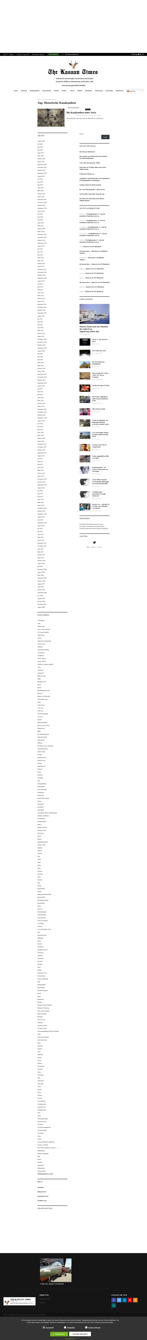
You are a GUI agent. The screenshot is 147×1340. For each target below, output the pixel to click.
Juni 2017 (40, 461)
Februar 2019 (41, 403)
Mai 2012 (40, 531)
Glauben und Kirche (43, 816)
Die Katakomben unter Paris (81, 112)
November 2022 (42, 272)
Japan (39, 868)
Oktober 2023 (41, 240)
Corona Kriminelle (43, 714)
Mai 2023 (40, 255)
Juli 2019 (40, 389)
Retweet (94, 547)
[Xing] (114, 1305)
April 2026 (41, 153)
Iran (39, 856)
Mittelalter (40, 938)
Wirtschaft (40, 1165)
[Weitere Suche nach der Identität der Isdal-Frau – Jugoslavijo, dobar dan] (95, 314)
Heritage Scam (42, 830)
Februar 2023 (41, 263)
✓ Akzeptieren (59, 1334)
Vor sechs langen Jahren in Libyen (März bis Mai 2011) (100, 434)
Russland (40, 1017)
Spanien (40, 1049)
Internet (40, 853)
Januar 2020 (41, 371)
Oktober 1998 (41, 581)
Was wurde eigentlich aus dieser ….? (48, 1148)
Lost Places (41, 923)
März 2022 (41, 295)
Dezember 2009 (42, 569)
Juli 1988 (40, 596)
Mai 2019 (40, 395)
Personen (40, 961)
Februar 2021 (41, 333)
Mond (39, 941)
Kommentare (41, 888)
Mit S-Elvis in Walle (98, 409)
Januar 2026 (41, 162)
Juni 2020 (40, 357)
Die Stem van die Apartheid (45, 746)
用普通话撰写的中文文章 (45, 1174)
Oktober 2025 (41, 170)
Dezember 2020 (42, 339)
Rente (39, 996)
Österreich (40, 958)
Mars (39, 932)
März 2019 (41, 400)
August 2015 (41, 517)
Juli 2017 (40, 459)
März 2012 (41, 537)
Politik (64, 91)
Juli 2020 (40, 354)
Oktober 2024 (41, 205)
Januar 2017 (41, 476)
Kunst (72, 91)
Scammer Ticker (42, 1028)
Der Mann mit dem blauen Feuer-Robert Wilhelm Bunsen (92, 199)
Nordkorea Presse (42, 950)
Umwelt (56, 91)
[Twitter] (119, 1300)
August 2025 (41, 176)
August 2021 (41, 316)
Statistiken (71, 1328)
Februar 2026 (41, 159)
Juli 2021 (40, 319)
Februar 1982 (41, 601)
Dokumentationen (43, 749)
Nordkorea (41, 947)
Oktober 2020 (41, 345)
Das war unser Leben (43, 725)
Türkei (39, 1092)
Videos (39, 1139)
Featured (24, 91)
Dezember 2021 (42, 304)
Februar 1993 (41, 590)
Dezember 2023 (42, 234)
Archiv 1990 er (42, 661)
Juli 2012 (40, 528)
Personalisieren (70, 1339)
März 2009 (41, 575)
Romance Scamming (43, 1008)
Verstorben (41, 1133)
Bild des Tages (42, 676)
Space (39, 1043)
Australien (40, 670)
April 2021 (41, 327)
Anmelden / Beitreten (39, 54)
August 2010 (41, 563)
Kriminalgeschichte (43, 900)
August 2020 (41, 351)
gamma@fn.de (50, 1302)
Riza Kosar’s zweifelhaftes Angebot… (94, 252)
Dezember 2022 (42, 269)
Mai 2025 (40, 185)
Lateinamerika (42, 918)
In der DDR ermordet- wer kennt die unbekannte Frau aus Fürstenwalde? (100, 481)
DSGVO (79, 91)
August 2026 (41, 141)
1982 (39, 623)
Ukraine (40, 1095)
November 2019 (42, 377)
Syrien (39, 1060)
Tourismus (40, 1084)
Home (16, 91)
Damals (40, 720)
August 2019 (41, 386)
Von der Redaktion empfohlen (46, 1142)
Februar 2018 (41, 438)
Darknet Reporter (42, 722)
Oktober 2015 (41, 511)
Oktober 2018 (41, 415)
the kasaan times (81, 115)
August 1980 (41, 607)
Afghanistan (41, 635)
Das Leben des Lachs (99, 350)
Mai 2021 (40, 325)
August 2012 (41, 526)
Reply (88, 547)
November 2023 (42, 237)
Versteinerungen (42, 1130)
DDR (39, 731)
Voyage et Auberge (43, 1145)
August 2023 (41, 246)
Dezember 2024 (42, 199)
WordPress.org (42, 1201)
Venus (39, 1116)
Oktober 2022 (41, 275)
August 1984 (41, 598)
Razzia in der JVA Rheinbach (92, 246)
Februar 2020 (41, 368)
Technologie (41, 1066)
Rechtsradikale (42, 985)
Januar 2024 (41, 231)
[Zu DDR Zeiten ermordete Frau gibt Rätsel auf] (85, 494)
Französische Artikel (43, 798)
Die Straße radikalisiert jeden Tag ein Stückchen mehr (100, 398)
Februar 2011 (41, 555)
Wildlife (40, 1162)
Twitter (83, 536)
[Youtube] (130, 1300)
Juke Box (40, 874)
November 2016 (42, 479)
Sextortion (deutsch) (43, 1037)
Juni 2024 (40, 217)
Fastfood (40, 769)
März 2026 (41, 156)
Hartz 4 (40, 824)
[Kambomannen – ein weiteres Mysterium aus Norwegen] (85, 470)
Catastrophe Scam (43, 699)
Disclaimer (88, 91)
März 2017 (41, 470)
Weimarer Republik (43, 1154)
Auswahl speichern (80, 1334)
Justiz (39, 877)
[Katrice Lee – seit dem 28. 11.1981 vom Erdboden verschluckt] (85, 507)
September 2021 (42, 313)
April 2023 (41, 258)
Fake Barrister (42, 766)
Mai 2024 (40, 220)
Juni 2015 (40, 520)
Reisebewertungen (43, 990)
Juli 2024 (40, 214)
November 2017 (42, 447)
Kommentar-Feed (43, 1196)
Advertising (98, 91)
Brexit (39, 685)
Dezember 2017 (42, 444)
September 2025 (42, 173)
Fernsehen (40, 778)
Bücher (40, 688)
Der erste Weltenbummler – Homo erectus (92, 189)
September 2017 (42, 453)
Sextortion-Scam (42, 1040)
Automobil (41, 673)
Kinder (39, 886)
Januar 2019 (41, 406)
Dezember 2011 (42, 543)
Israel (39, 862)
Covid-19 (40, 717)
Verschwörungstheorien (44, 1127)
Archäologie (41, 653)
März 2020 (41, 365)
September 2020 (42, 348)
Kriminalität (41, 903)
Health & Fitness (42, 827)
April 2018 (41, 432)
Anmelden (41, 1187)
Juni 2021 (40, 322)
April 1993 (41, 587)
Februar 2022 (41, 298)
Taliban (40, 1063)
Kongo (39, 891)
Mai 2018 (40, 429)
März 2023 (41, 261)
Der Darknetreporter (43, 734)
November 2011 (42, 546)
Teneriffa (40, 1069)
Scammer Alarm (42, 1025)
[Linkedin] (124, 1300)
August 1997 (41, 584)
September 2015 (42, 514)
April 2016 (41, 499)
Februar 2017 (41, 473)
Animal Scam (41, 644)
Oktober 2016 (41, 482)
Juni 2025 (40, 182)
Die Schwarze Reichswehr (71, 54)
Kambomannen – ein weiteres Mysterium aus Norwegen (100, 469)
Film (39, 781)
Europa (40, 763)
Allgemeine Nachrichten (44, 641)
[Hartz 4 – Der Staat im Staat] (85, 342)
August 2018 (41, 421)
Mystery (40, 944)
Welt (39, 1156)
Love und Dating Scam (44, 929)
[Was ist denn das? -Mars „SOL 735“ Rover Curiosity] (85, 375)
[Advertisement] (74, 39)
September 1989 (42, 593)
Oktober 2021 (41, 310)
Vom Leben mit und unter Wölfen (90, 163)
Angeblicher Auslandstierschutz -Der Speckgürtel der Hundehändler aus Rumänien (94, 179)
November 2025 (42, 167)
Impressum (119, 91)
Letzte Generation (43, 921)
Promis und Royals (43, 979)
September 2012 (42, 523)
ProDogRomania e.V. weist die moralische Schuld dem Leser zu (92, 215)
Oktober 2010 (41, 560)
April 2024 (41, 223)
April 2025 (41, 188)
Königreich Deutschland (44, 894)
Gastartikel (109, 91)
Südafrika (40, 1054)
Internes (40, 851)
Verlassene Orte (42, 1121)
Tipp (39, 1078)
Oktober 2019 (41, 380)
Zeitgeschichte (42, 1171)
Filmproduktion (42, 784)
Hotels (39, 836)
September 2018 (42, 418)
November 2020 (42, 342)
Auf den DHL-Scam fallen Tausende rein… (93, 194)
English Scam (41, 760)
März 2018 (41, 435)
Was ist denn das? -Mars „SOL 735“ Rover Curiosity (100, 375)
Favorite (100, 547)
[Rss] (135, 1300)
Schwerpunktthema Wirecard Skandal (48, 1031)
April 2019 (41, 397)
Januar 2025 (41, 196)
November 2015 (42, 508)
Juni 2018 (40, 427)
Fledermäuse (41, 786)
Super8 (40, 1057)
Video (39, 1136)
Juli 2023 (40, 249)
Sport (39, 1052)
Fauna (39, 772)
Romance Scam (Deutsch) (45, 1005)
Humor (40, 839)
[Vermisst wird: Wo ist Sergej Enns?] (85, 447)
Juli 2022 (40, 284)
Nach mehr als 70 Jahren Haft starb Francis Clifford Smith (93, 168)
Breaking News (35, 91)
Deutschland (46, 91)
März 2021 (41, 330)
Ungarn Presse (42, 1107)
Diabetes (40, 743)
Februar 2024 (41, 229)
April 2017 (41, 467)
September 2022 (42, 278)
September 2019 (42, 383)
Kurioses (40, 909)
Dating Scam (41, 728)
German (132, 91)
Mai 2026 (40, 150)
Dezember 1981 (42, 604)
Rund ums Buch (42, 1014)
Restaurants (41, 999)
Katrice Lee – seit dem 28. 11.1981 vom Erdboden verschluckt (101, 506)
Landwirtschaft (42, 915)
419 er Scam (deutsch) (44, 629)
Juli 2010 (40, 566)
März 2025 (41, 191)
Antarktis (40, 647)
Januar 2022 (41, 301)
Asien (39, 667)
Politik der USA (42, 973)
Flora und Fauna (42, 789)
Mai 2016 (40, 496)
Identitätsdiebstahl (43, 842)
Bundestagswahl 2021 (44, 690)
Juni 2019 (40, 392)
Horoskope (41, 833)
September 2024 (42, 208)
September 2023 (42, 243)
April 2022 (41, 293)
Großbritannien (42, 821)
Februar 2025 (41, 194)
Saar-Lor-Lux (41, 1019)
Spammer (40, 1046)
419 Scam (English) (43, 632)
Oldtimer (40, 955)
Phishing (40, 964)
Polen (39, 967)
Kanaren (40, 880)
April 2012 (41, 534)
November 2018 (42, 412)
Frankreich (88, 109)
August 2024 (41, 211)
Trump (39, 1089)
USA (39, 1113)
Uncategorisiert (42, 1104)
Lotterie (40, 926)
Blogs (39, 679)
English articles (42, 757)
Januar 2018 (41, 441)
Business (40, 693)
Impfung (40, 848)
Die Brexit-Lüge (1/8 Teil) (100, 385)
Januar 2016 (41, 505)
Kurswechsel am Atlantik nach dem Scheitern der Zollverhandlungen (93, 157)
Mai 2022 (40, 290)
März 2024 (41, 226)
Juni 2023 (40, 252)
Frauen (39, 801)
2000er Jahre (41, 626)
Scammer (40, 1022)
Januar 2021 (41, 336)
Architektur (41, 655)
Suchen (82, 134)
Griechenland (41, 819)
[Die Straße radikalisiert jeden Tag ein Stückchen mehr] (85, 399)
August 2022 (41, 281)
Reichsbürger (41, 987)
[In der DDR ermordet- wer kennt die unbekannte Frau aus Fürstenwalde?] (85, 482)
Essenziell (50, 1328)
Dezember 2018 (42, 409)
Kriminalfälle (41, 897)
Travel (39, 1086)
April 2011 (41, 549)
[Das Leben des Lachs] (85, 353)
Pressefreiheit (41, 976)
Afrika (39, 638)
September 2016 (42, 485)
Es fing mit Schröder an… (87, 174)
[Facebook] (114, 1300)
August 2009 (41, 572)
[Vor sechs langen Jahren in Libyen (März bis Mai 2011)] (85, 435)
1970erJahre (41, 620)
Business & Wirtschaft (44, 696)
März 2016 (41, 502)
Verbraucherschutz (43, 1119)
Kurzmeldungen (42, 912)
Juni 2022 (40, 287)
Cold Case (40, 708)
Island (39, 859)
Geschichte (41, 807)
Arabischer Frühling (43, 650)
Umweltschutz (42, 1101)
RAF (39, 982)
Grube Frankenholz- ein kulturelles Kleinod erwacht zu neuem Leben (100, 422)
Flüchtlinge (41, 792)
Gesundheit (41, 810)
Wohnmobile (41, 1168)
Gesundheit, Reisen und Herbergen (47, 813)
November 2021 (42, 307)
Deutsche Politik (42, 737)
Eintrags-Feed (42, 1192)
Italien (39, 865)
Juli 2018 (40, 424)
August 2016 (41, 488)
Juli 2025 (40, 179)
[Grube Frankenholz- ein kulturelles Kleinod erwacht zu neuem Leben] (85, 423)
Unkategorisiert (42, 1110)
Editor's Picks (41, 752)
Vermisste (40, 1124)
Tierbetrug (41, 1075)
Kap (39, 883)
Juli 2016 (40, 491)
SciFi (39, 1034)
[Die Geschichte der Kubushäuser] (85, 364)
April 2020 (41, 363)
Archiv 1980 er (42, 658)
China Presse (41, 705)
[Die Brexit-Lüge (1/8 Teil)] (85, 388)
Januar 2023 (41, 266)
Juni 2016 (40, 494)
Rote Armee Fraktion (44, 1011)
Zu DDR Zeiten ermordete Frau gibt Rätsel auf (99, 494)
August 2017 (41, 456)
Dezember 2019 (42, 374)
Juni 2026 (40, 147)
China (39, 702)
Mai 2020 (40, 360)
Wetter (39, 1159)
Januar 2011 (41, 558)
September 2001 (42, 578)
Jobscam (40, 871)
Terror (39, 1072)
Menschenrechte (42, 935)
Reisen (39, 993)
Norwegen (40, 953)
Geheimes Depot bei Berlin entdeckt (90, 185)
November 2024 (42, 202)
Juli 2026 (40, 144)
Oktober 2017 (41, 450)
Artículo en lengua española (45, 664)
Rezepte (40, 1002)
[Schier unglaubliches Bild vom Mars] (85, 458)
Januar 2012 (41, 540)
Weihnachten (41, 1151)
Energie (40, 754)
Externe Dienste (94, 1328)
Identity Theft (41, 845)
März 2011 (41, 552)
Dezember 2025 (42, 164)
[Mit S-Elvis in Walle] (85, 411)
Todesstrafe (41, 1081)
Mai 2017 (40, 464)
